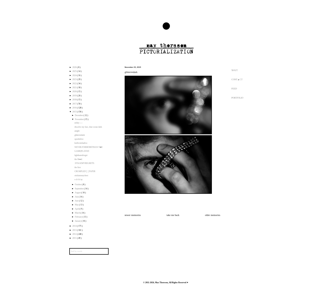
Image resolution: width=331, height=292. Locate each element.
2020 (74, 91)
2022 (74, 83)
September (79, 188)
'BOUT (234, 70)
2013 (74, 230)
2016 (74, 107)
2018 (74, 99)
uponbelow (79, 139)
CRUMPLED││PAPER (84, 171)
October (78, 184)
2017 (74, 104)
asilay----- (78, 123)
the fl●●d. (78, 159)
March (78, 213)
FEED (234, 88)
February (79, 217)
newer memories (133, 215)
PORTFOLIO (237, 97)
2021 (74, 87)
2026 (74, 67)
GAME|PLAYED (81, 151)
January (78, 221)
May (77, 204)
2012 (74, 234)
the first (77, 167)
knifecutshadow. (81, 143)
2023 (74, 79)
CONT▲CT (237, 79)
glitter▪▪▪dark (79, 135)
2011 (74, 238)
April (77, 209)
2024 (74, 75)
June (77, 201)
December (79, 115)
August (78, 192)
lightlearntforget (80, 155)
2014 (74, 226)
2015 (74, 111)
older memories (212, 215)
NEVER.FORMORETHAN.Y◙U (88, 147)
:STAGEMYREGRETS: (84, 163)
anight (76, 131)
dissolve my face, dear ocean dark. (88, 127)
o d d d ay (78, 179)
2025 (74, 71)
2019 (74, 95)
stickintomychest (81, 175)
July (77, 197)
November (79, 119)
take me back (173, 215)
